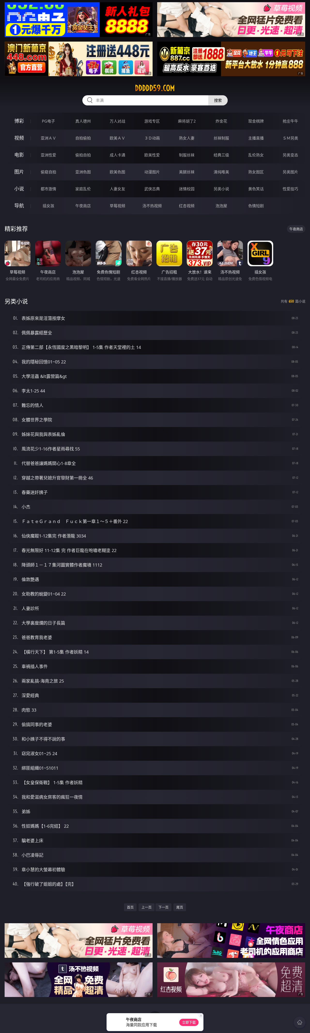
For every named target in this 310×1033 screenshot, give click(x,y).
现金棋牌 (256, 121)
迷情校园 (186, 189)
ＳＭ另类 (290, 138)
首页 (130, 907)
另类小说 (221, 189)
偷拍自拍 (83, 155)
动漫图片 (152, 172)
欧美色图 (117, 172)
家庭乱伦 (83, 189)
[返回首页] (299, 1022)
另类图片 (290, 172)
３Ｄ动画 (152, 138)
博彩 (19, 121)
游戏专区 (152, 121)
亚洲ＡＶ (48, 138)
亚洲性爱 (48, 155)
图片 (19, 172)
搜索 (218, 100)
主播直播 (256, 138)
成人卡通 (117, 155)
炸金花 (221, 121)
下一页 (163, 907)
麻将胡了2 (187, 121)
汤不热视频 (152, 205)
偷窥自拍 (48, 172)
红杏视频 (186, 205)
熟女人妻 (186, 138)
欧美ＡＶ (117, 138)
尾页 (179, 907)
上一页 (146, 907)
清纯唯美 (221, 172)
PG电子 (48, 121)
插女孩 (48, 205)
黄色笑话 (256, 189)
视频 (19, 138)
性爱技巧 (290, 189)
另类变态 (290, 155)
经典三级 (221, 155)
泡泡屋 (221, 205)
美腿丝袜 (186, 172)
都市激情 (48, 189)
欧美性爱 (152, 155)
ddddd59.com (155, 88)
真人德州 (83, 121)
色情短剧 (256, 205)
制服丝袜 (186, 155)
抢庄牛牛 (290, 121)
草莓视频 (117, 205)
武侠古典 (152, 189)
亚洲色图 (83, 172)
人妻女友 (117, 189)
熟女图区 (256, 172)
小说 (19, 188)
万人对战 (117, 121)
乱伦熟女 (256, 155)
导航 (19, 205)
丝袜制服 (221, 138)
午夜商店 (83, 205)
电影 (19, 155)
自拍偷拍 (83, 138)
